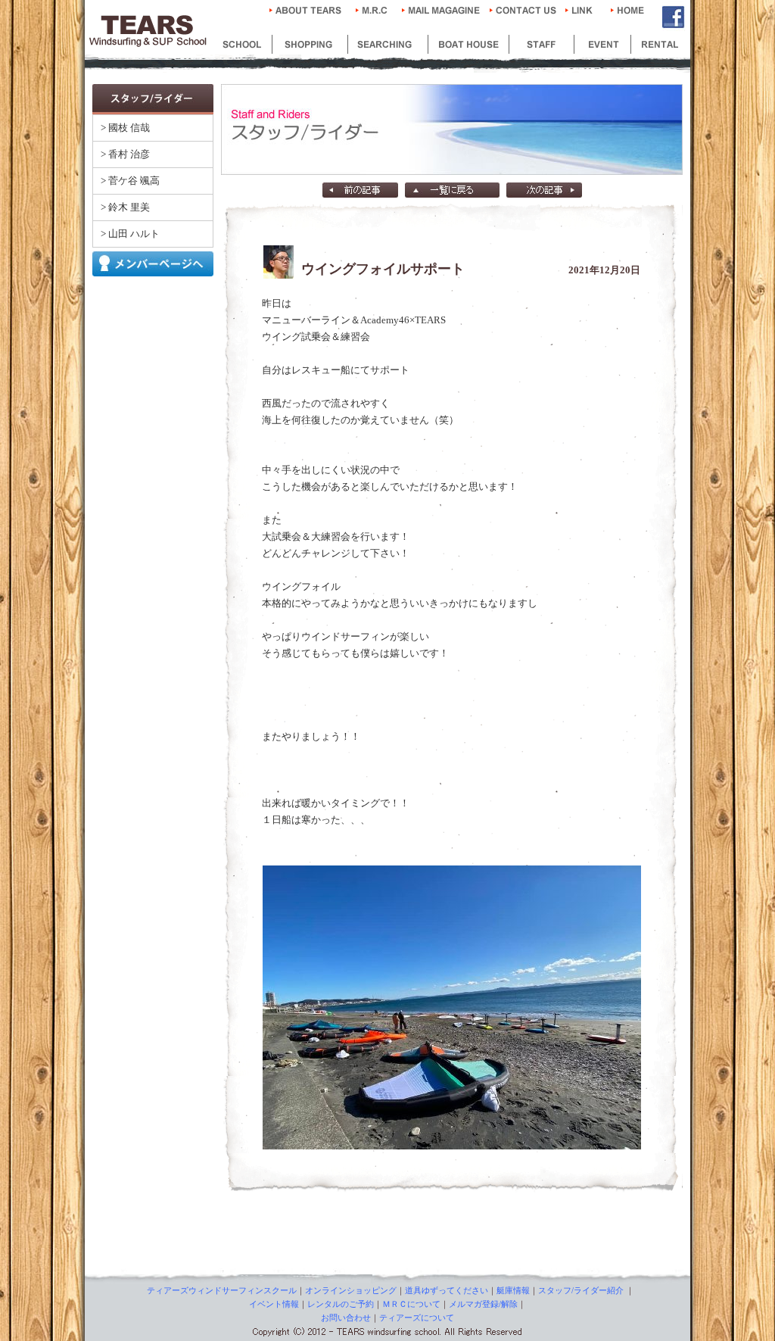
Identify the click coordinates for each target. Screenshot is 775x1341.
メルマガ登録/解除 (483, 1303)
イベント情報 (274, 1303)
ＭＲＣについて (411, 1303)
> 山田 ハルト (130, 233)
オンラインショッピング (351, 1290)
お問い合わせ (346, 1317)
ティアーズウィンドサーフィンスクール (222, 1290)
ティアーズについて (416, 1317)
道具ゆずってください (446, 1290)
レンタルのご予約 (340, 1303)
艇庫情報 (513, 1290)
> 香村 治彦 (125, 154)
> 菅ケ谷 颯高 (130, 180)
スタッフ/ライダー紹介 (581, 1290)
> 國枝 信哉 (125, 127)
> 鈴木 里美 (125, 207)
